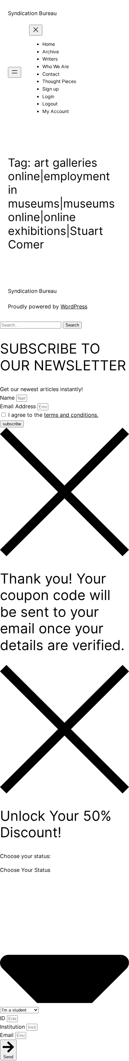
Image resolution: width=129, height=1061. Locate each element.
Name (8, 397)
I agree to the (53, 415)
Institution (13, 1026)
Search (72, 325)
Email (7, 1035)
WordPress (74, 306)
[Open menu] (14, 72)
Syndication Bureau (32, 13)
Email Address (18, 406)
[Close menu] (35, 30)
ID (3, 1018)
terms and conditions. (71, 415)
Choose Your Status (25, 870)
